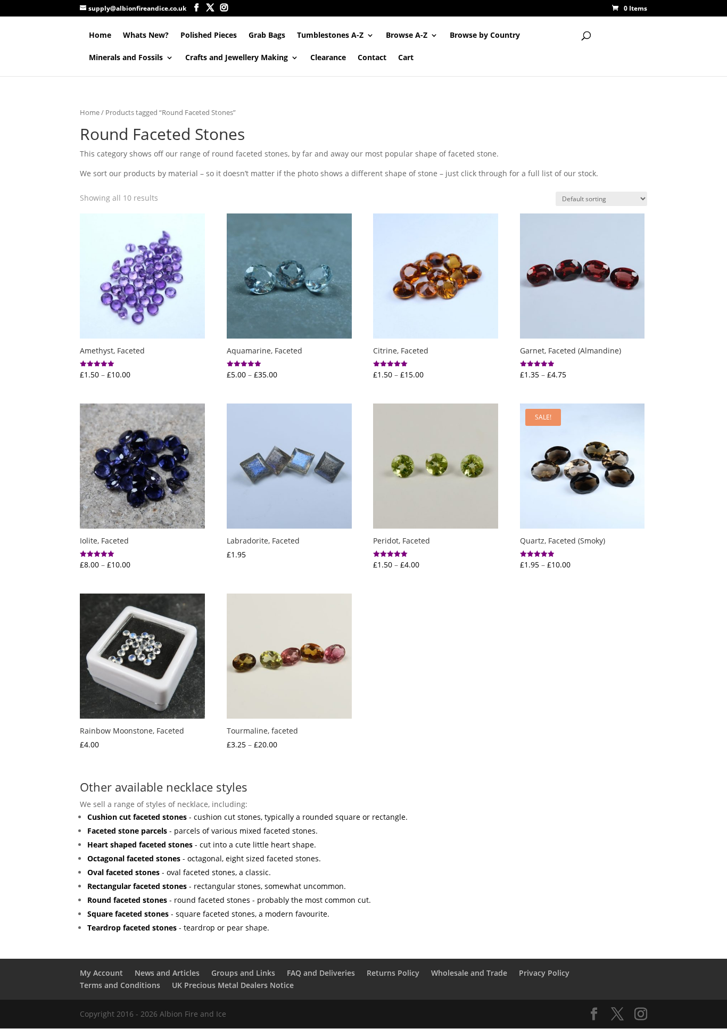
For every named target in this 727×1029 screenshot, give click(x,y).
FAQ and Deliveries (321, 973)
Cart (406, 58)
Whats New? (146, 35)
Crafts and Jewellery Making (236, 58)
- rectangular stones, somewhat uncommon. (216, 886)
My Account (101, 973)
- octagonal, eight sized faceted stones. (204, 858)
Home (100, 35)
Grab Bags (267, 35)
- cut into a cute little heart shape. (201, 844)
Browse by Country (485, 35)
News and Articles (167, 973)
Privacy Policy (544, 973)
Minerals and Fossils (126, 58)
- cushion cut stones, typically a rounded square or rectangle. (247, 817)
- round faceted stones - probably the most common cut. (229, 900)
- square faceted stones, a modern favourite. (208, 914)
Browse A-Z (406, 35)
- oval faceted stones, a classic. (179, 872)
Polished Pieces (208, 35)
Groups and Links (243, 973)
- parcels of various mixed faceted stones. (202, 831)
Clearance (328, 58)
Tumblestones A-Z (330, 35)
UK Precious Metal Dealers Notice (233, 985)
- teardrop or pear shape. (178, 928)
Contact (372, 58)
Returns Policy (393, 973)
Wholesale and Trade (469, 973)
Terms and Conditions (120, 985)
